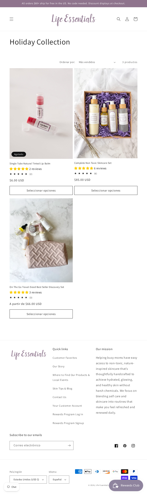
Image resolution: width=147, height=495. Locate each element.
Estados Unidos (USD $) (26, 479)
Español (57, 479)
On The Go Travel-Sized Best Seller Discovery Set (37, 287)
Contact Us (59, 397)
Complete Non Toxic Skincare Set (93, 163)
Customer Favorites (65, 357)
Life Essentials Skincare (106, 485)
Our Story (58, 366)
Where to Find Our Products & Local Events (71, 377)
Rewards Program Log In (68, 414)
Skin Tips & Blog (62, 388)
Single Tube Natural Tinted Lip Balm (30, 163)
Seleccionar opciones (41, 190)
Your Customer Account (67, 405)
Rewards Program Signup (68, 423)
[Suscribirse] (69, 445)
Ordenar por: (67, 62)
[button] (11, 19)
